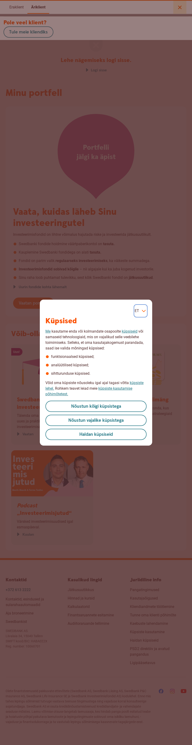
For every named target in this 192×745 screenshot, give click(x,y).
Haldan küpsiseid (96, 434)
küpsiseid (129, 331)
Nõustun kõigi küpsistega (96, 406)
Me (48, 331)
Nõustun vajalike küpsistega (96, 420)
